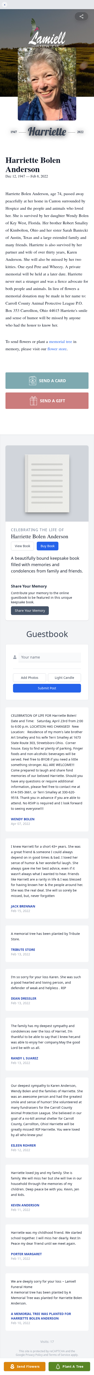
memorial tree (60, 341)
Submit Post (47, 688)
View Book (22, 546)
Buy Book (48, 546)
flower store (57, 348)
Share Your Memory (30, 610)
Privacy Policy (34, 1355)
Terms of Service (59, 1355)
